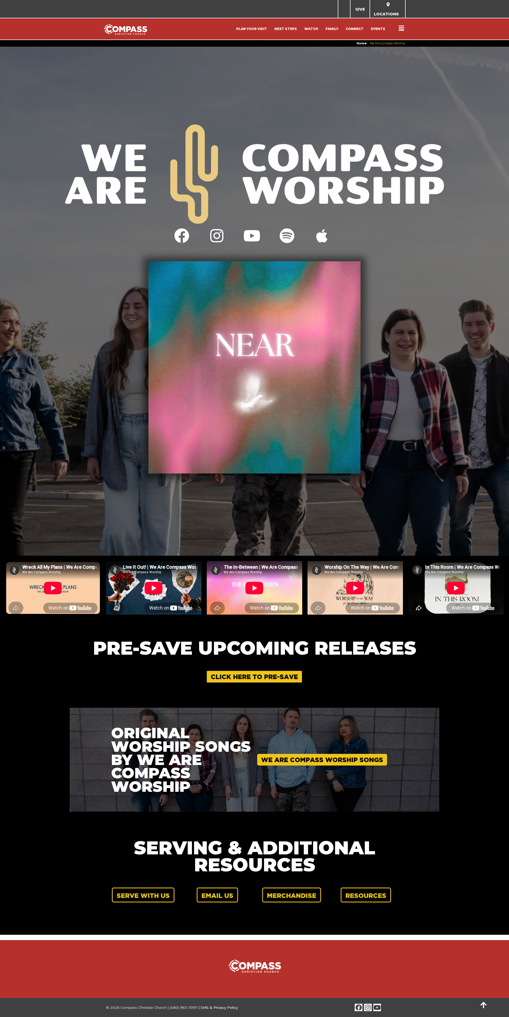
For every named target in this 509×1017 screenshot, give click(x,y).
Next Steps (285, 29)
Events (378, 29)
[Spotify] (287, 236)
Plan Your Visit (251, 29)
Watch (311, 29)
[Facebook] (182, 236)
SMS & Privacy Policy (219, 1007)
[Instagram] (217, 236)
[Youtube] (252, 236)
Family (332, 29)
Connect (354, 29)
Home (362, 43)
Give (360, 9)
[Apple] (322, 236)
